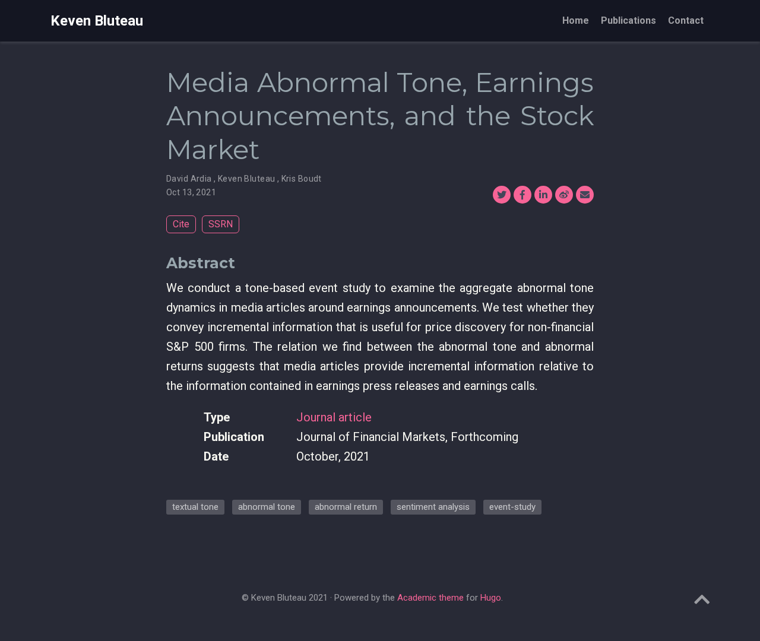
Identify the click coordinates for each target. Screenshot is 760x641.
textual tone (195, 507)
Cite (181, 224)
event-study (512, 507)
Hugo (490, 597)
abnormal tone (266, 507)
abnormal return (346, 507)
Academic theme (430, 597)
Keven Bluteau (96, 20)
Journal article (334, 417)
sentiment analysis (433, 507)
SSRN (220, 224)
